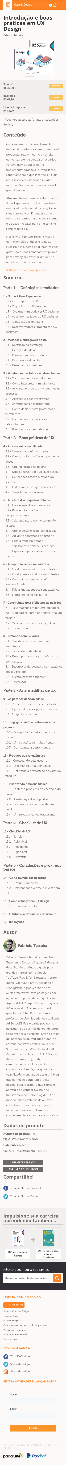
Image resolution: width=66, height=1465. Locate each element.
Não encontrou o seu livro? (26, 1270)
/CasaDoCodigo (20, 1356)
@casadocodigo (20, 1364)
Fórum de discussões (23, 1169)
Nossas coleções (12, 1321)
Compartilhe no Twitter (24, 1196)
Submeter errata (23, 1162)
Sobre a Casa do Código (16, 1311)
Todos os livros (10, 1316)
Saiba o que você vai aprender (26, 270)
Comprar (56, 86)
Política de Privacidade (15, 1334)
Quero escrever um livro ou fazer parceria (25, 1325)
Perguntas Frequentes (14, 1330)
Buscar (57, 1278)
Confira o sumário (33, 262)
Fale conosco (10, 1339)
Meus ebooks (15, 1305)
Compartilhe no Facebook (26, 1188)
